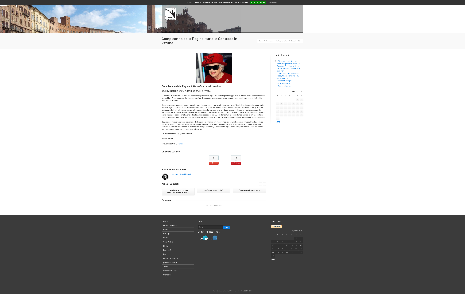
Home (165, 221)
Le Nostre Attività (170, 225)
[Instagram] (210, 237)
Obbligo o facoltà (284, 86)
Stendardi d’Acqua (285, 81)
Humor (180, 144)
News (165, 229)
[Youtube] (215, 237)
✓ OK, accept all (258, 2)
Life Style (166, 234)
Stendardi (167, 275)
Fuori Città (167, 250)
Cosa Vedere (168, 242)
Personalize (273, 2)
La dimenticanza (284, 83)
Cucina (166, 238)
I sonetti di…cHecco (170, 258)
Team (165, 267)
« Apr (278, 122)
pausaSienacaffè (170, 262)
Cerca (226, 227)
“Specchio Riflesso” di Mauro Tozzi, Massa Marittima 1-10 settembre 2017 (288, 75)
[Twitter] (205, 237)
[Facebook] (200, 237)
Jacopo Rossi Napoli (181, 174)
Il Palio (165, 246)
